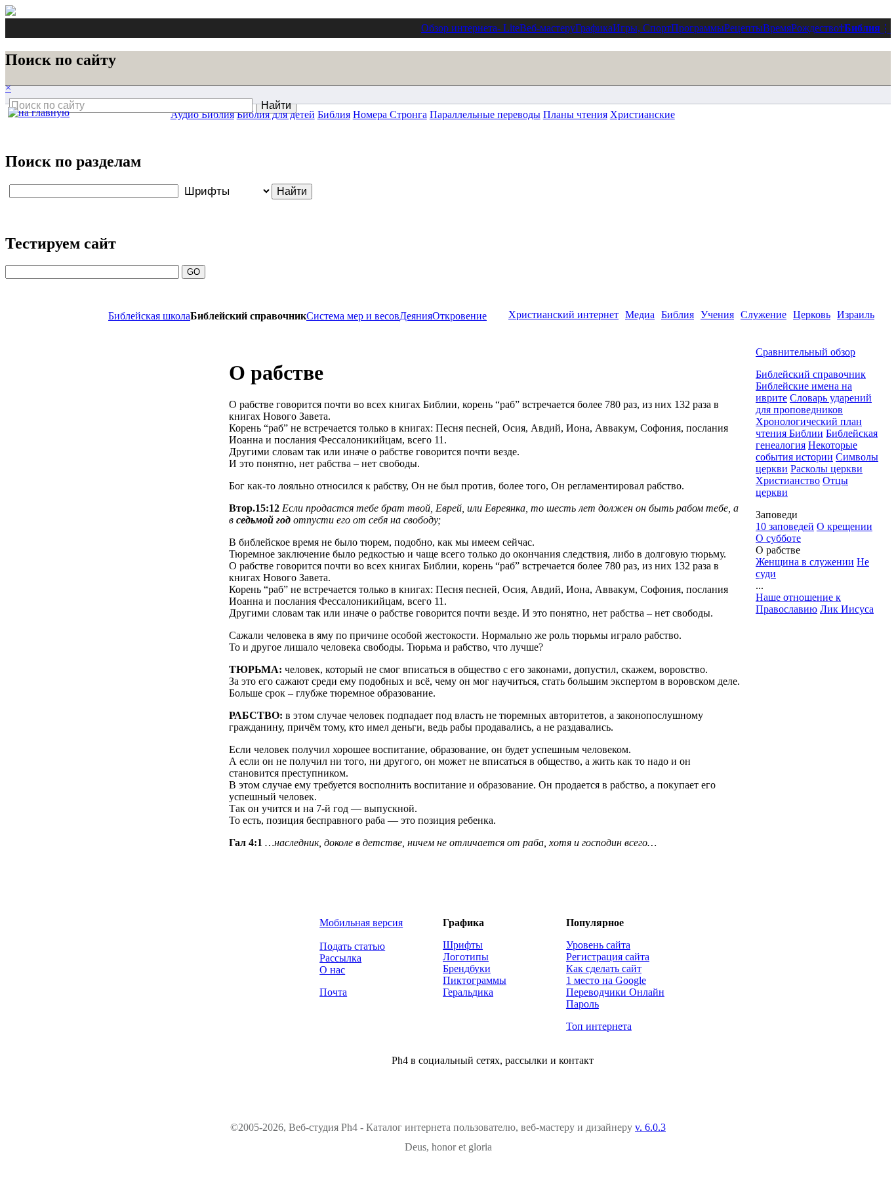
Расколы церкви (826, 468)
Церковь (811, 314)
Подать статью (352, 946)
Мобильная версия (361, 922)
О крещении (844, 526)
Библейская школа (149, 315)
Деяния (415, 315)
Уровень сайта (598, 944)
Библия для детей (276, 114)
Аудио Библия (202, 114)
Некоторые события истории (806, 450)
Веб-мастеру (547, 27)
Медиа (640, 314)
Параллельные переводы (485, 114)
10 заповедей (785, 526)
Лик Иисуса (847, 609)
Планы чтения (575, 114)
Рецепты (743, 27)
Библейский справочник (811, 374)
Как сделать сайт (603, 968)
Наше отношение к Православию (798, 603)
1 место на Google (606, 980)
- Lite (508, 27)
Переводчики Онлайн (615, 992)
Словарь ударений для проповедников (814, 403)
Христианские (642, 114)
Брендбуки (467, 968)
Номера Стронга (390, 114)
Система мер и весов (352, 315)
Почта (333, 992)
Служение (763, 314)
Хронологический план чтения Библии (809, 427)
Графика (594, 27)
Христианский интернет (563, 314)
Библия (862, 27)
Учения (717, 314)
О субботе (778, 538)
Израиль (855, 314)
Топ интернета (599, 1026)
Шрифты (463, 944)
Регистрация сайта (607, 956)
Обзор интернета (459, 27)
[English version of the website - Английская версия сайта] (10, 12)
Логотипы (466, 956)
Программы (697, 27)
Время (777, 27)
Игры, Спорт (642, 27)
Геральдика (468, 992)
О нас (332, 969)
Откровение (459, 315)
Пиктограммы (474, 980)
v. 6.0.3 (650, 1127)
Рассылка (340, 958)
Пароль (582, 1003)
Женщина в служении (805, 561)
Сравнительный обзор (805, 351)
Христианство (788, 480)
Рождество (815, 27)
